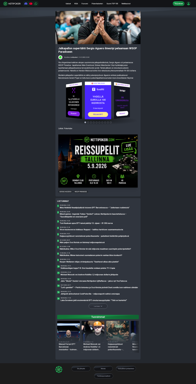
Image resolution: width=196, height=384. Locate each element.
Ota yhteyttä (81, 368)
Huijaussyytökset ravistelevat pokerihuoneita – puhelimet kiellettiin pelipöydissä (94, 236)
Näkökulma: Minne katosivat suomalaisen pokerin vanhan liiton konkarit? (91, 255)
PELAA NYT (74, 113)
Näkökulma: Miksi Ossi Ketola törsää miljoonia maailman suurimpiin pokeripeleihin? (95, 249)
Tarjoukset (178, 4)
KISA (76, 4)
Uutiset (68, 4)
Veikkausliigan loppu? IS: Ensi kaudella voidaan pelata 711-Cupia (88, 268)
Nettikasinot (126, 4)
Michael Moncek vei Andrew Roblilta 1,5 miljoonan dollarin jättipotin (89, 275)
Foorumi (85, 4)
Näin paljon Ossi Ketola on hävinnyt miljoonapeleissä (82, 242)
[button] (188, 3)
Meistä (103, 368)
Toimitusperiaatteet (103, 376)
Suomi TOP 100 (112, 4)
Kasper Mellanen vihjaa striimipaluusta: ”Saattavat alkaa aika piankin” (89, 262)
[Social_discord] (26, 3)
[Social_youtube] (31, 3)
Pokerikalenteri (97, 4)
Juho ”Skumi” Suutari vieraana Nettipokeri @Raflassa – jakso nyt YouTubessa (94, 281)
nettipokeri (74, 57)
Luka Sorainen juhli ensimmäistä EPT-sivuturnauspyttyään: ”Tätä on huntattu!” (94, 300)
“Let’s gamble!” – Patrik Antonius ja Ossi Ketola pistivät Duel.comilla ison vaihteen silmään (99, 287)
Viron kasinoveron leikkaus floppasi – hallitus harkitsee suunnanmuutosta (91, 230)
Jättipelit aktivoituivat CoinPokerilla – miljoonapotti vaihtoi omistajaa (90, 294)
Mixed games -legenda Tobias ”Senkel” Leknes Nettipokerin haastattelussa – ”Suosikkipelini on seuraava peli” (93, 215)
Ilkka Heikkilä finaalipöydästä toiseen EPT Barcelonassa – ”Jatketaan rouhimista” (95, 208)
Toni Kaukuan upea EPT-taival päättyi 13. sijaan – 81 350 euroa (86, 223)
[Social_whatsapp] (36, 3)
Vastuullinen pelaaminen (126, 368)
